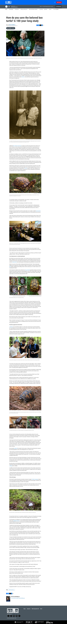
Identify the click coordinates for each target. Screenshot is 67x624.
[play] (6, 6)
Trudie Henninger (35, 479)
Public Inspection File (35, 608)
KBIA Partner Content (33, 9)
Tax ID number (56, 9)
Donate (59, 2)
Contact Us (28, 608)
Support (45, 9)
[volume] (9, 7)
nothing (10, 465)
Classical (41, 9)
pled (10, 266)
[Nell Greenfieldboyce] (8, 599)
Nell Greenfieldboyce (12, 24)
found (26, 168)
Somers (23, 76)
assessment (38, 210)
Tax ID (41, 608)
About (50, 9)
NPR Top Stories (11, 589)
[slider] (10, 6)
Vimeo (25, 608)
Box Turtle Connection (17, 145)
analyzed (15, 448)
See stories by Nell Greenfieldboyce (18, 598)
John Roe (11, 326)
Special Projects (24, 9)
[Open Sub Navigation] (13, 9)
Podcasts (17, 9)
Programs (11, 9)
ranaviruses (14, 262)
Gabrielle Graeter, (16, 520)
